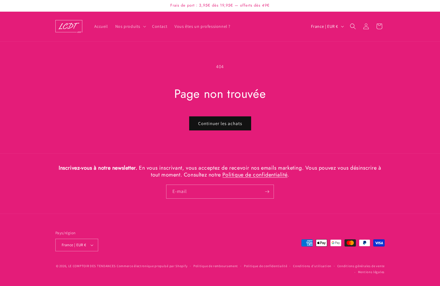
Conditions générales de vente (361, 266)
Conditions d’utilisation (312, 266)
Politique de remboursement (215, 266)
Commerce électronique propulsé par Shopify (152, 266)
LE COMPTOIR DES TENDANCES (92, 266)
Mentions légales (371, 272)
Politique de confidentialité (254, 175)
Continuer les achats (220, 123)
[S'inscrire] (267, 192)
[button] (130, 26)
